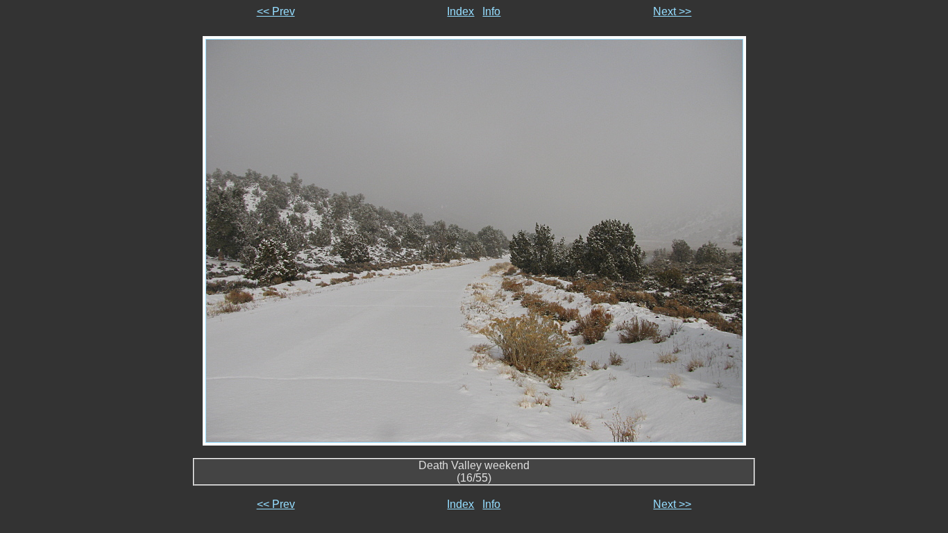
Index (460, 11)
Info (491, 11)
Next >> (672, 11)
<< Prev (276, 11)
